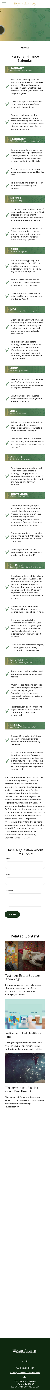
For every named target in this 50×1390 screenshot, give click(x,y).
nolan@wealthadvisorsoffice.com (25, 1372)
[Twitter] (22, 1361)
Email (7, 874)
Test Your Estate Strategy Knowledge (22, 977)
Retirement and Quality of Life (23, 1034)
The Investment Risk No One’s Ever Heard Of (21, 1089)
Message (9, 890)
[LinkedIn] (27, 1361)
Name (7, 858)
